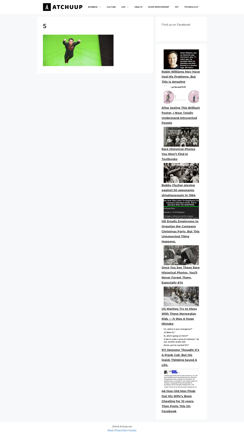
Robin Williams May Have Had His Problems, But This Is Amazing (181, 76)
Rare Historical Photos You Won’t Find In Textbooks (178, 154)
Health (138, 7)
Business (92, 7)
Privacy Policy (121, 430)
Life (123, 7)
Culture (111, 7)
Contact (133, 430)
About (111, 430)
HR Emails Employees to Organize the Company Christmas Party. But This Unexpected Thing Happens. (181, 231)
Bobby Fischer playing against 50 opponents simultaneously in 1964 (179, 190)
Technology (191, 7)
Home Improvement (158, 7)
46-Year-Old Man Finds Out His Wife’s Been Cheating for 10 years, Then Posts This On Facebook (178, 401)
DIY (176, 7)
